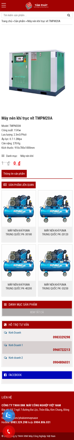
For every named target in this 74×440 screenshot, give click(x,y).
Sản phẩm (19, 21)
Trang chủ (7, 21)
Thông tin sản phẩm (14, 173)
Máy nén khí (26, 156)
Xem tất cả (37, 312)
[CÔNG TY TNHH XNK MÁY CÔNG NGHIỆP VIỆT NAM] (37, 6)
